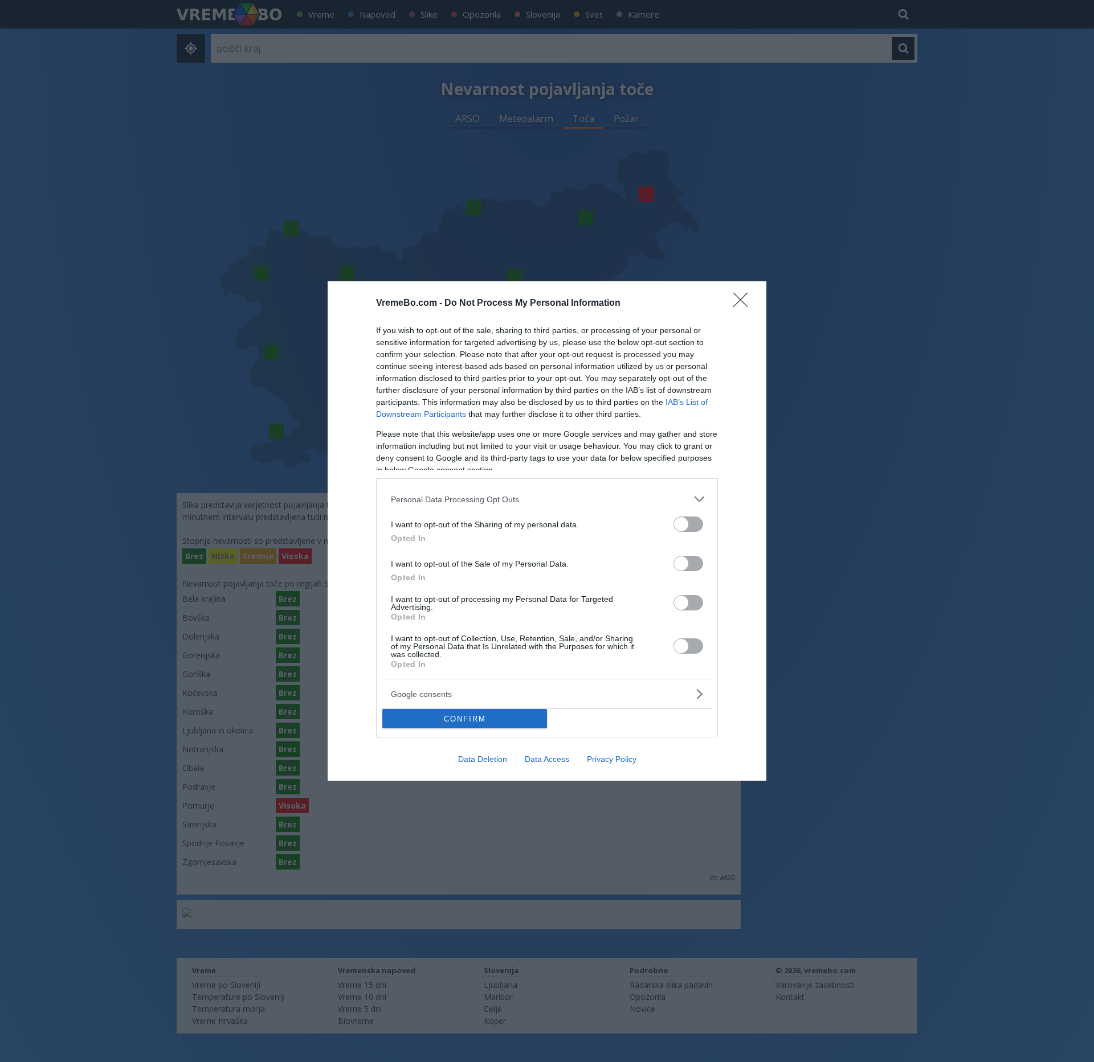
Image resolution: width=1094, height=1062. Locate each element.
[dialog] (547, 531)
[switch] (688, 524)
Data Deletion (482, 759)
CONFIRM (465, 719)
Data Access (547, 759)
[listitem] (547, 499)
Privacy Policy (611, 759)
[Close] (744, 303)
